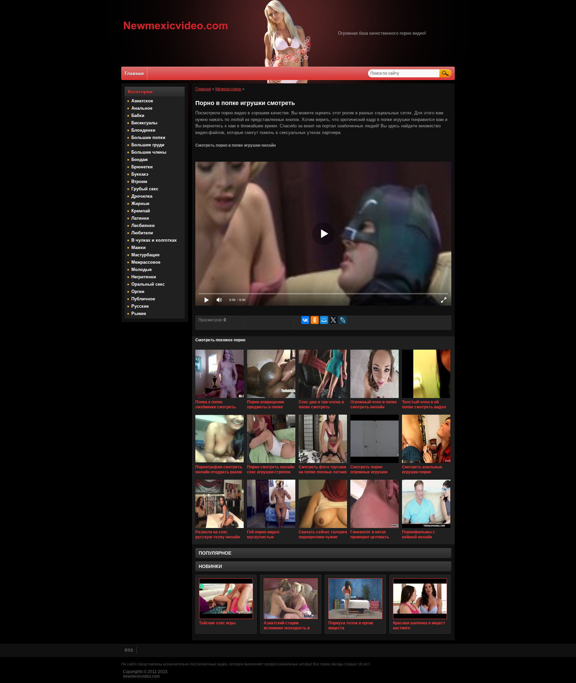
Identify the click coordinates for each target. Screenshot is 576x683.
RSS (129, 650)
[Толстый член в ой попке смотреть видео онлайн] (426, 398)
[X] (333, 320)
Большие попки (148, 137)
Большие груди (147, 144)
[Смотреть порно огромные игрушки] (374, 463)
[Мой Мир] (324, 320)
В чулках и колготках (154, 240)
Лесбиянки (143, 225)
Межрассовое (145, 262)
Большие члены (148, 152)
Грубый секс (144, 188)
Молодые (141, 269)
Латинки (140, 218)
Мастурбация (145, 254)
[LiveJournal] (343, 320)
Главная (134, 73)
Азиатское (142, 100)
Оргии (137, 291)
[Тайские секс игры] (226, 598)
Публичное (143, 298)
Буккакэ (139, 174)
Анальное (141, 108)
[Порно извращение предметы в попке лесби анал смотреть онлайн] (271, 398)
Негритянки (143, 276)
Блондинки (143, 130)
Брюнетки (142, 166)
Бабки (137, 115)
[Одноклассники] (315, 320)
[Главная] (175, 30)
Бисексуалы (144, 122)
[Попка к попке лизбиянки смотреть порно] (219, 398)
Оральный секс (148, 284)
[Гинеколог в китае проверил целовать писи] (374, 528)
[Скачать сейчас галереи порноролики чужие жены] (323, 528)
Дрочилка (141, 196)
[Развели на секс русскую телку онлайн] (219, 528)
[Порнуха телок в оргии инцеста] (355, 598)
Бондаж (139, 159)
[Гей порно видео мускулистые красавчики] (271, 528)
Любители (142, 232)
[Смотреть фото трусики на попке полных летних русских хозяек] (323, 463)
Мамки (138, 247)
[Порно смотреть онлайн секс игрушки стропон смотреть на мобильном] (271, 463)
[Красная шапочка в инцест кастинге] (420, 598)
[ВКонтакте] (305, 320)
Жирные (140, 203)
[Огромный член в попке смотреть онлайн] (374, 398)
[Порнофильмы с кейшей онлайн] (426, 528)
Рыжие (138, 313)
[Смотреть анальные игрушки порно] (426, 463)
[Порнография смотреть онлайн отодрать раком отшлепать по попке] (219, 463)
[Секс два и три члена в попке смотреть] (323, 398)
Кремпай (140, 210)
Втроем (139, 181)
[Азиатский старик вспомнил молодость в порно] (291, 598)
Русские (140, 306)
